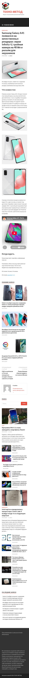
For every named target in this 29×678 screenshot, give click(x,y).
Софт (3, 425)
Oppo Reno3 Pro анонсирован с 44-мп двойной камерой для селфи (18, 448)
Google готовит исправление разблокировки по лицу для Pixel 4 (19, 474)
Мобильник (5, 30)
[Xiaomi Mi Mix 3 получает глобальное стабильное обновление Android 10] (6, 487)
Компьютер (5, 507)
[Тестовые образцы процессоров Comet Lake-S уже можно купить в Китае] (6, 562)
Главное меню (9, 25)
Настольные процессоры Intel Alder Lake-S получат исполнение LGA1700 (19, 537)
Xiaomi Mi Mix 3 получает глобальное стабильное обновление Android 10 (19, 483)
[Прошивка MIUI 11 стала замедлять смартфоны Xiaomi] (14, 424)
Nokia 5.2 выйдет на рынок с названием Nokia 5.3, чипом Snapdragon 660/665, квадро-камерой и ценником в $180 (14, 304)
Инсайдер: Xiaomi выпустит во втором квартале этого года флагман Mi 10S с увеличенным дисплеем (13, 331)
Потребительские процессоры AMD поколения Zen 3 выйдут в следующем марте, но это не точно (19, 570)
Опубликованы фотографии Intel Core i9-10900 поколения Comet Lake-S (19, 581)
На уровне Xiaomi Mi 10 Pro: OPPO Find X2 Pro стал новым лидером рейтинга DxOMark (14, 357)
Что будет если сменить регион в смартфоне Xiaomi (13, 465)
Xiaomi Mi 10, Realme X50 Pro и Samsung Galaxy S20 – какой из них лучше (19, 457)
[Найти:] (14, 403)
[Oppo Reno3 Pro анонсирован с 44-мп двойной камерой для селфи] (6, 451)
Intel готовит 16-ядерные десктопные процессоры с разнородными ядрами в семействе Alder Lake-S (19, 548)
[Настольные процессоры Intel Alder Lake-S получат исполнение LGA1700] (6, 540)
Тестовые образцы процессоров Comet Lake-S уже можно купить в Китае (19, 559)
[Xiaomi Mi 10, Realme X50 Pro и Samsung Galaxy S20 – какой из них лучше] (6, 461)
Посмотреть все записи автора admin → (18, 390)
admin (10, 55)
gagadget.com (11, 275)
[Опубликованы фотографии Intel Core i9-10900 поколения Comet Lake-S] (6, 584)
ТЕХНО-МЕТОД (13, 12)
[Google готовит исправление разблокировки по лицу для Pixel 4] (6, 477)
